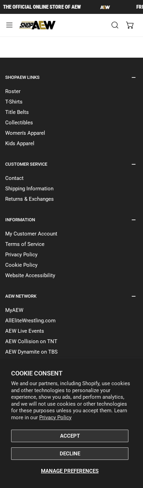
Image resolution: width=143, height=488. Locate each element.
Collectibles (19, 122)
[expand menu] (9, 25)
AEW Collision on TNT (31, 341)
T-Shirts (14, 102)
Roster (12, 91)
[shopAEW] (38, 25)
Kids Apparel (19, 143)
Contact (14, 178)
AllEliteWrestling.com (30, 320)
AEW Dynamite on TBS (31, 352)
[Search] (115, 25)
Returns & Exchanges (29, 199)
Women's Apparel (25, 133)
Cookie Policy (21, 265)
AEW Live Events (24, 331)
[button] (130, 25)
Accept (70, 436)
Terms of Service (24, 244)
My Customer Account (31, 234)
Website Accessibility (30, 275)
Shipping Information (29, 188)
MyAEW (14, 310)
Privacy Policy (55, 417)
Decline (70, 453)
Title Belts (17, 112)
